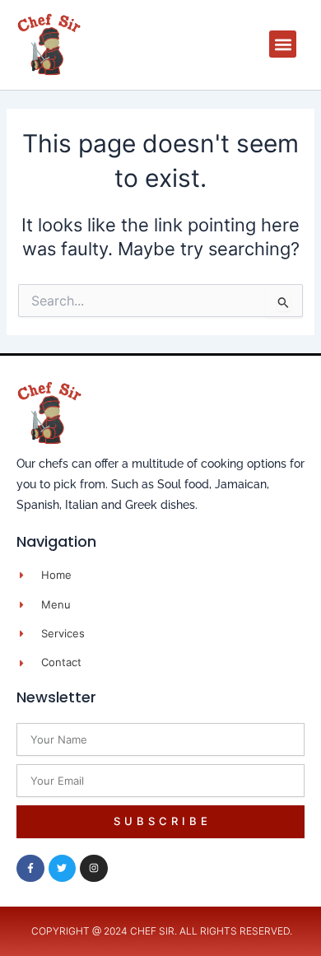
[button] (282, 44)
